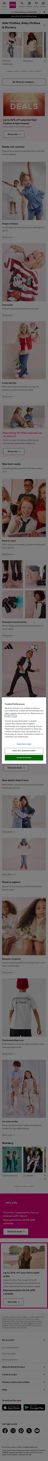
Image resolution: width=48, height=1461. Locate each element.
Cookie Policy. (10, 716)
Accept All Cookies (24, 757)
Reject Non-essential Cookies (24, 751)
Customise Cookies (24, 744)
